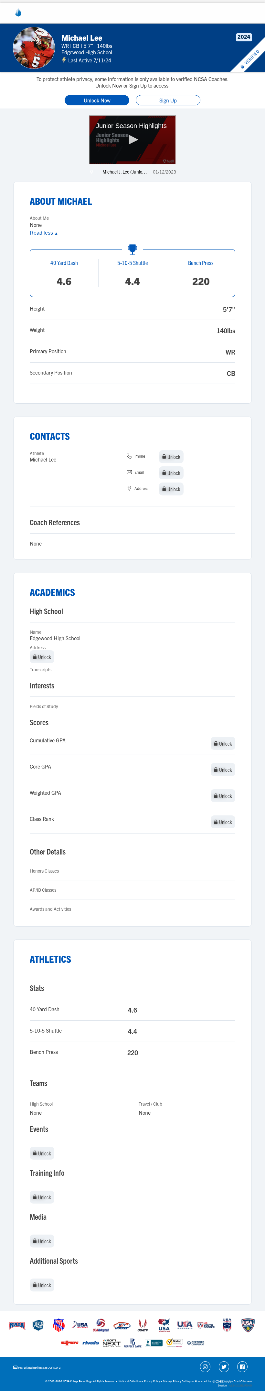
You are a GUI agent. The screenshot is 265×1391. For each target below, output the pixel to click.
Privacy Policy (152, 1381)
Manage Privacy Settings (177, 1381)
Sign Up (168, 100)
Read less (44, 233)
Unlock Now (97, 100)
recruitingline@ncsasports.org (39, 1367)
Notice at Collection (130, 1381)
